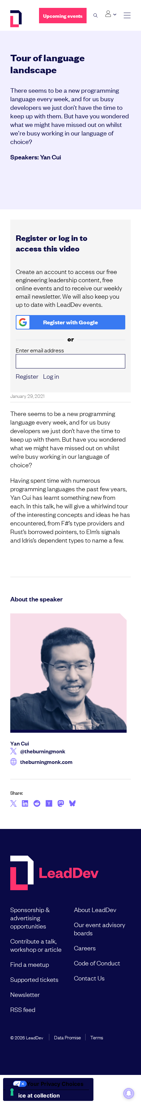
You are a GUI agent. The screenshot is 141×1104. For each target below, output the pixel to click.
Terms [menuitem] (96, 1037)
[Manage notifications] (128, 1093)
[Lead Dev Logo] (19, 18)
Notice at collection (34, 1095)
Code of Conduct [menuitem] (97, 963)
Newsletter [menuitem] (25, 994)
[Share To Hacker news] (49, 804)
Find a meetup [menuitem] (29, 964)
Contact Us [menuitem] (89, 978)
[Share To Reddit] (36, 804)
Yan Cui (50, 156)
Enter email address (40, 350)
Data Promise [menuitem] (67, 1037)
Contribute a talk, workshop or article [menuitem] (36, 945)
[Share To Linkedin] (25, 804)
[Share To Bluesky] (72, 804)
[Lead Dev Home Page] (54, 874)
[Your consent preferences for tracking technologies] (11, 1092)
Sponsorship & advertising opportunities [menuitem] (30, 917)
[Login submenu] (111, 14)
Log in (51, 376)
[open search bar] (95, 15)
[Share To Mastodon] (60, 804)
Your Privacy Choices (55, 1083)
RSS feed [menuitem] (22, 1009)
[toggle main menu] (127, 15)
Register (27, 376)
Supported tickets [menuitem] (34, 979)
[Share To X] (13, 804)
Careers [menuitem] (85, 948)
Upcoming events (62, 15)
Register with (70, 322)
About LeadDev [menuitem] (95, 909)
